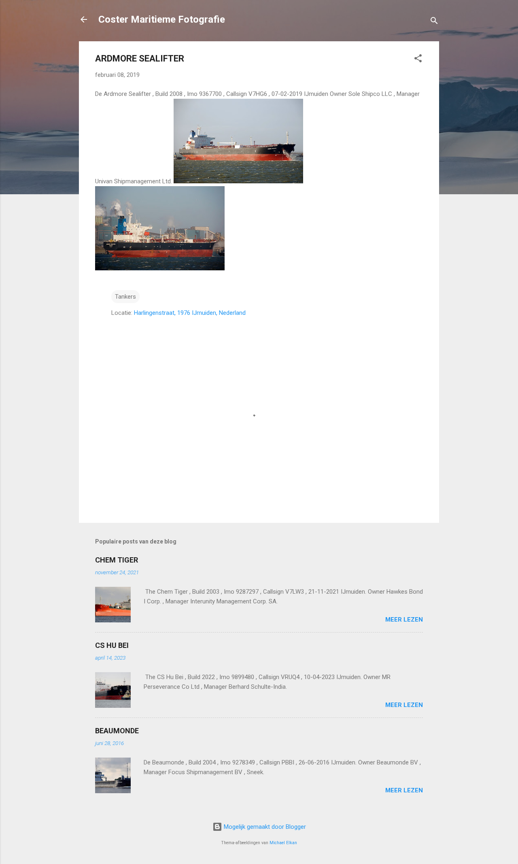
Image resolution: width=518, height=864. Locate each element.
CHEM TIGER (116, 560)
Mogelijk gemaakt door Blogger (264, 826)
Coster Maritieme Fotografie (161, 19)
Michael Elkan (283, 842)
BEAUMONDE (117, 730)
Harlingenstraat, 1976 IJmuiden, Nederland (190, 312)
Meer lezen (404, 619)
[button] (418, 59)
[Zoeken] (434, 22)
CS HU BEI (112, 645)
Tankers (125, 296)
